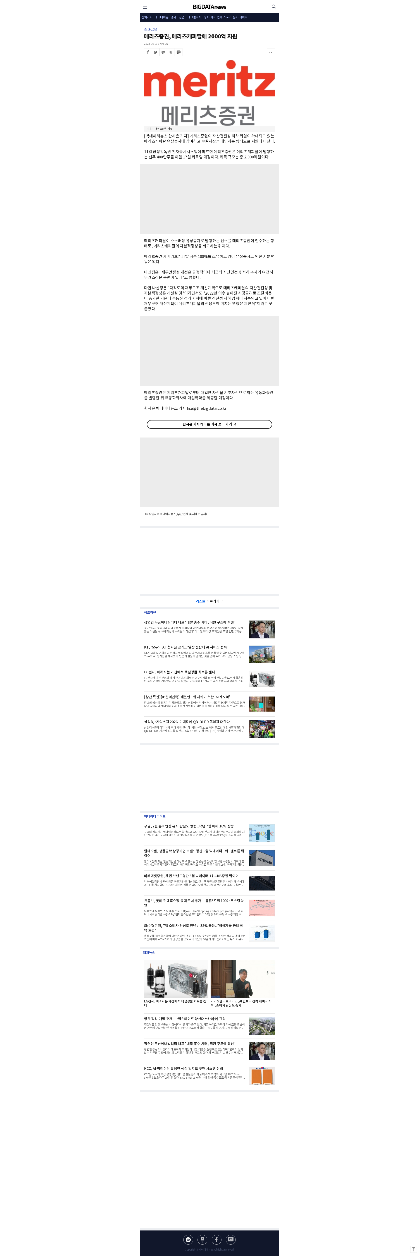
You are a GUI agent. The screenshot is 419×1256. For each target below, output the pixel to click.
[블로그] (188, 1240)
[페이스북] (148, 52)
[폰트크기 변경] (271, 52)
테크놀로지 (194, 17)
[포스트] (202, 1240)
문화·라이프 (240, 17)
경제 (173, 17)
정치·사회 (210, 17)
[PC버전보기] (231, 1240)
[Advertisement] (209, 199)
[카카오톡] (163, 52)
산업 (181, 17)
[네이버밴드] (171, 52)
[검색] (273, 6)
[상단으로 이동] (413, 1249)
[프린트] (178, 52)
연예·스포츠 (224, 17)
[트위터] (155, 52)
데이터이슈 (161, 17)
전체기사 (146, 17)
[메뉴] (145, 6)
